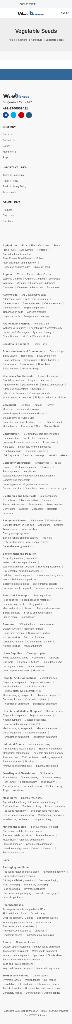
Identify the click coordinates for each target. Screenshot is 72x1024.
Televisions (46, 467)
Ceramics (48, 848)
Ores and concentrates (31, 839)
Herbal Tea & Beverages (16, 332)
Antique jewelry (11, 786)
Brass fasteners (11, 360)
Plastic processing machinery (18, 815)
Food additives (10, 600)
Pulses (40, 258)
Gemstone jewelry (51, 777)
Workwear (8, 283)
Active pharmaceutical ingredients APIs (24, 909)
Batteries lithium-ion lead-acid (18, 525)
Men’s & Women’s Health (36, 336)
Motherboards (10, 426)
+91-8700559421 (15, 108)
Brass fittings (57, 351)
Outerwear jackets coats (30, 287)
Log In (66, 13)
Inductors (8, 513)
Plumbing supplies (12, 451)
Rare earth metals (44, 835)
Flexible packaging (48, 880)
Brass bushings (30, 368)
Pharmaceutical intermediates (19, 926)
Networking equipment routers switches (24, 413)
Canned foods (27, 617)
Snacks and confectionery (38, 612)
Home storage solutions (15, 657)
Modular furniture (33, 646)
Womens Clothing (12, 278)
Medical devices (48, 678)
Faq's (5, 157)
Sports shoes (55, 955)
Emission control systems (49, 575)
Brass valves (10, 356)
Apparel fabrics (52, 993)
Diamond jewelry (29, 777)
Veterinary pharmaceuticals (17, 922)
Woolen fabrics (32, 980)
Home (11, 39)
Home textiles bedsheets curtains (43, 988)
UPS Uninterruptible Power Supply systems (26, 542)
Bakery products (11, 612)
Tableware (54, 657)
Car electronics (11, 303)
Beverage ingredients (14, 604)
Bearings (30, 761)
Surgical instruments (41, 682)
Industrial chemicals (48, 376)
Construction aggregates (39, 844)
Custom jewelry (54, 786)
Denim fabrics (33, 993)
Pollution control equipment (17, 575)
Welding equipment (52, 757)
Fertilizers (42, 250)
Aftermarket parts (12, 299)
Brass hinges (30, 360)
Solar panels (37, 520)
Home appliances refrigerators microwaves (25, 484)
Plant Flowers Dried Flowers (18, 258)
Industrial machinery (39, 744)
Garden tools (40, 670)
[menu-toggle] (4, 13)
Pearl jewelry (9, 782)
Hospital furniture (12, 686)
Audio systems (11, 471)
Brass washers (11, 368)
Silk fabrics (50, 980)
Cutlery (35, 662)
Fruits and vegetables (48, 608)
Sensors (46, 500)
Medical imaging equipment (17, 695)
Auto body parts (11, 307)
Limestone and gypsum (15, 848)
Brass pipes (26, 356)
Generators (44, 525)
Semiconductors (48, 496)
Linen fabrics (9, 984)
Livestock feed (42, 267)
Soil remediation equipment (49, 588)
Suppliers (8, 221)
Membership (9, 151)
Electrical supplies (36, 451)
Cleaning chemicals (39, 393)
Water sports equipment (44, 951)
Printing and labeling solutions (19, 880)
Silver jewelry (10, 777)
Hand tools (8, 447)
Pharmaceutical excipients (17, 930)
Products (7, 209)
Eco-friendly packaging (35, 884)
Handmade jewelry (32, 786)
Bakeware (22, 662)
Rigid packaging (11, 884)
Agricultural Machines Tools (17, 254)
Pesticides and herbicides (16, 267)
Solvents (37, 389)
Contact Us (9, 140)
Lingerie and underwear (42, 283)
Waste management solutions (19, 566)
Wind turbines (54, 520)
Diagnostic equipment (14, 682)
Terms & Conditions (13, 175)
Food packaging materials (36, 600)
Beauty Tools (40, 344)
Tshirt (20, 274)
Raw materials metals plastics (19, 748)
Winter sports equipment (16, 955)
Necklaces (18, 790)
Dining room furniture (39, 633)
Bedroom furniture (33, 629)
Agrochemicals (11, 384)
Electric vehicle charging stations (20, 538)
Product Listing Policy (14, 186)
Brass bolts (44, 364)
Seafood (28, 608)
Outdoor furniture (12, 629)
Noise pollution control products (19, 579)
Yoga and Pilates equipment (18, 964)
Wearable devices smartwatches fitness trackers (29, 475)
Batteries (23, 509)
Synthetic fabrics (12, 980)
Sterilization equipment (45, 703)
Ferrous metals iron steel (44, 827)
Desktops (25, 405)
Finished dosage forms (15, 913)
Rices (24, 245)
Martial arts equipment (48, 968)
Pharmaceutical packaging (17, 893)
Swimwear (8, 287)
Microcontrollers (29, 500)
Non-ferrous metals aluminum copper (22, 831)
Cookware (8, 662)
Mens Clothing (44, 274)
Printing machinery (55, 806)
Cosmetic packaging (45, 893)
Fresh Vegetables (40, 245)
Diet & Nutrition (11, 336)
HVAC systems (11, 455)
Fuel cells (47, 538)
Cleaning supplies (35, 653)
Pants (30, 274)
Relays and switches (14, 504)
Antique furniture (11, 646)
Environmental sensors (45, 584)
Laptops (38, 405)
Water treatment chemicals (17, 397)
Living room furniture (14, 633)
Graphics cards (55, 422)
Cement (35, 848)
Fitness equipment (25, 942)
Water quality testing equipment (20, 562)
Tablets (57, 463)
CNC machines (30, 757)
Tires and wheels (32, 303)
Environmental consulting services (21, 571)
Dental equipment (12, 699)
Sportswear (54, 278)
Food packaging (11, 889)
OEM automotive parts (34, 295)
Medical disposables (35, 686)
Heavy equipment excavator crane (21, 442)
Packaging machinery (14, 811)
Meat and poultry (12, 608)
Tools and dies (10, 757)
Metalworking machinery (51, 815)
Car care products (36, 312)
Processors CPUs (30, 426)
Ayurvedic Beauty (42, 332)
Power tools (49, 442)
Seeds (57, 245)
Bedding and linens (13, 666)
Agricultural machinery (15, 802)
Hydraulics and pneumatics (17, 766)
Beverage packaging (34, 889)
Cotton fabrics (40, 975)
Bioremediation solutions (16, 584)
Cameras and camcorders (16, 480)
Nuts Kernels (26, 250)
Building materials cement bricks (41, 434)
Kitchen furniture (11, 637)
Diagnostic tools (11, 316)
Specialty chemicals (13, 380)
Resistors (52, 509)
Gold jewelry (46, 773)
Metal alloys (9, 839)
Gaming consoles (12, 488)
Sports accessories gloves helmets (21, 959)
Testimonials (9, 192)
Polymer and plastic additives (51, 397)
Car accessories (53, 303)
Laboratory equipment (47, 695)
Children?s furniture (13, 641)
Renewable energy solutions (18, 546)
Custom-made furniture (39, 641)
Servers (50, 405)
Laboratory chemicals (14, 393)
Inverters (58, 525)
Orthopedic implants (36, 699)
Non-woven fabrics (49, 984)
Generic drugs (38, 913)
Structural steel (11, 438)
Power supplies (55, 504)
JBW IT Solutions (37, 1015)
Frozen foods (10, 617)
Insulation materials (58, 455)
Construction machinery (35, 438)
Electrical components (50, 748)
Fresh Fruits (9, 250)
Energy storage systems (16, 533)
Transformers (36, 504)
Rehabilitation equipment (16, 703)
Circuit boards (10, 500)
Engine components (34, 307)
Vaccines (39, 930)
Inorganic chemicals (38, 380)
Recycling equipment (49, 566)
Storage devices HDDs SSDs (18, 418)
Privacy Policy (10, 180)
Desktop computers (25, 467)
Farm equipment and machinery (20, 262)
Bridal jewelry (47, 782)
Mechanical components (16, 753)
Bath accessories (36, 666)
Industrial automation (46, 766)
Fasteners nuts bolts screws (47, 753)
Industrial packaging (13, 897)
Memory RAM (51, 426)
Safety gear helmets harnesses (34, 447)
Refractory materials (13, 852)
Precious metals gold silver (17, 835)
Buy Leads (8, 215)
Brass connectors (46, 356)
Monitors (7, 409)
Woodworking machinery (16, 819)
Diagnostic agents (12, 935)
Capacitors (37, 509)
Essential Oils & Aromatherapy (45, 328)
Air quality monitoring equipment (20, 558)
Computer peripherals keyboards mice (23, 422)
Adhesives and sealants (15, 389)
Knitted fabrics (28, 984)
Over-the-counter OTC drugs (18, 918)
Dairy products (36, 604)
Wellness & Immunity (14, 328)
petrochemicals (30, 384)
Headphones (29, 471)
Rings (6, 790)
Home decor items (52, 662)
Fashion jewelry (28, 782)
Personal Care (41, 323)
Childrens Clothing (35, 278)
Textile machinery (32, 806)
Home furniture (46, 624)
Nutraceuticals (43, 922)
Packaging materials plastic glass (21, 872)
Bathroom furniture (34, 637)
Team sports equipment (15, 951)
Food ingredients (42, 595)
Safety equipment (12, 761)
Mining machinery (41, 819)
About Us (8, 134)
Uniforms (22, 283)
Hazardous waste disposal (17, 588)
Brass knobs (9, 364)
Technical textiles (12, 988)
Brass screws (27, 364)
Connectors (9, 509)
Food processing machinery (44, 811)
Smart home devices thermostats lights (46, 488)
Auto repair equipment (37, 299)
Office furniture (27, 624)
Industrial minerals (12, 844)
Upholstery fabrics (12, 993)
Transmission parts (13, 312)
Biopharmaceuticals (47, 918)
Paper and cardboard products (19, 876)
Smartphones (42, 463)
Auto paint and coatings (36, 316)
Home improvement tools (16, 670)
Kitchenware (38, 657)
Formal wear (53, 287)
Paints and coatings (53, 384)
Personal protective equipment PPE (22, 691)
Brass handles (48, 360)
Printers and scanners (27, 409)
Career (6, 146)
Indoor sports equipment (47, 946)
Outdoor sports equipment (16, 946)
